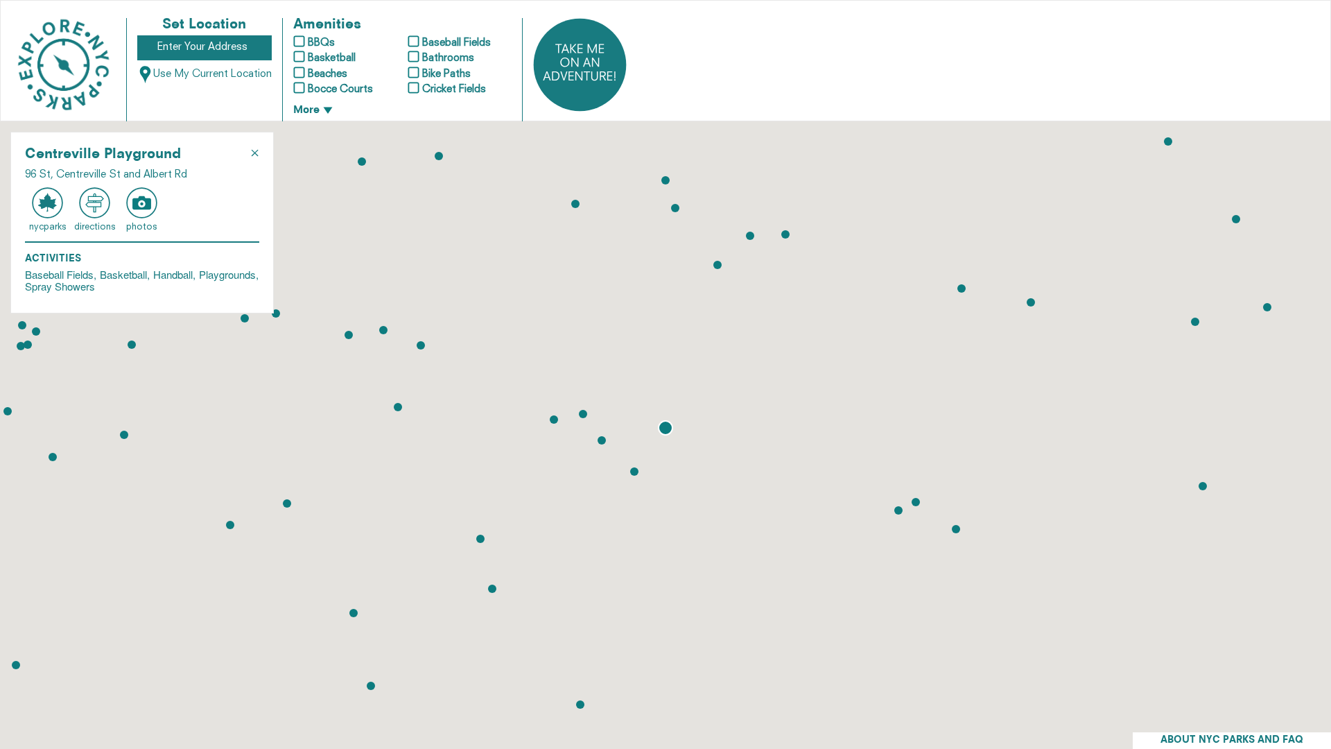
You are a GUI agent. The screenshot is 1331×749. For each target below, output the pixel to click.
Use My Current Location (212, 74)
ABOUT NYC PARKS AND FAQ (1231, 740)
